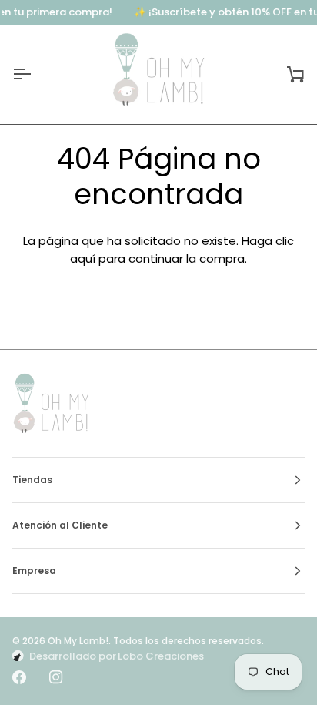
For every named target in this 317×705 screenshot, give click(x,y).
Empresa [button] (34, 570)
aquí (82, 258)
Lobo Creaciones (161, 656)
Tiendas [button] (32, 479)
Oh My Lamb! (78, 640)
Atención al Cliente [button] (60, 525)
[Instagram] (56, 677)
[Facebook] (19, 677)
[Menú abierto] (35, 74)
